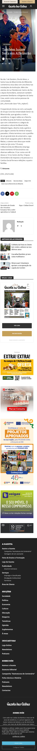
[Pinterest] (12, 194)
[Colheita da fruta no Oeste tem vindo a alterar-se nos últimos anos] (5, 247)
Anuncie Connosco (10, 569)
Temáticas (6, 621)
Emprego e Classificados (12, 575)
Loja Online (7, 645)
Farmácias (7, 580)
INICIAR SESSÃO (17, 333)
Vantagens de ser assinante (13, 554)
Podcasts (5, 653)
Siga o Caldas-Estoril (26, 205)
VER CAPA (17, 325)
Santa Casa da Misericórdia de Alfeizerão (12, 184)
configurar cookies (18, 736)
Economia (6, 604)
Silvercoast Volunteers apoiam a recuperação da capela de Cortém (21, 265)
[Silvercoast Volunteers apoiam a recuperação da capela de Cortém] (5, 265)
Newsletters (7, 649)
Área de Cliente (8, 584)
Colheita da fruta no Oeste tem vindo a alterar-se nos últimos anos (21, 247)
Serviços (5, 573)
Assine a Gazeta (8, 548)
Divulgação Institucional (12, 578)
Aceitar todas (18, 743)
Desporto (6, 617)
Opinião (5, 625)
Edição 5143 (27, 181)
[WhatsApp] (17, 194)
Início (3, 12)
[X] (7, 194)
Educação (6, 613)
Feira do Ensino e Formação (13, 558)
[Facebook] (3, 194)
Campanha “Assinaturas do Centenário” (17, 551)
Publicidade (7, 566)
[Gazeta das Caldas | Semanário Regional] (17, 6)
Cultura (5, 608)
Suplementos (7, 629)
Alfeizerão (9, 181)
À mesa (5, 633)
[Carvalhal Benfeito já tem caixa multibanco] (5, 256)
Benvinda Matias (18, 181)
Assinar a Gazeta (9, 665)
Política (5, 600)
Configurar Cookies (18, 747)
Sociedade (9, 12)
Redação (8, 59)
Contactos (6, 690)
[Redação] (3, 58)
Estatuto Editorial (9, 669)
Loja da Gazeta (8, 562)
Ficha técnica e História (11, 678)
